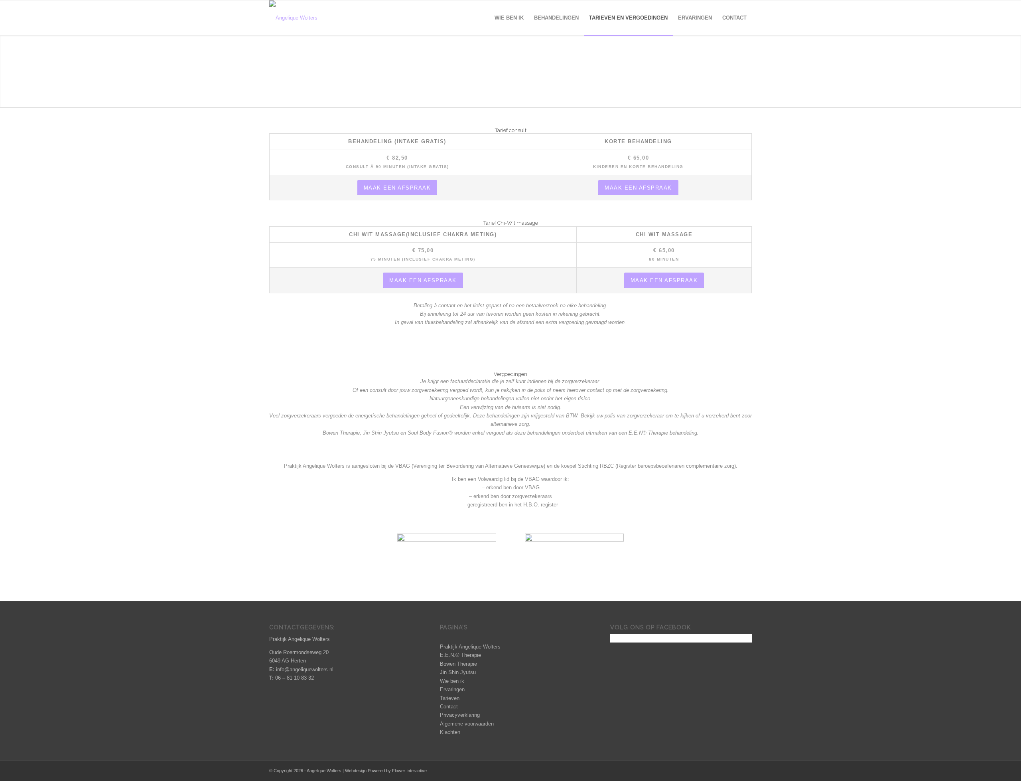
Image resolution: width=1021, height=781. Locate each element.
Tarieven (449, 698)
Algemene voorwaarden (467, 724)
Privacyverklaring (460, 715)
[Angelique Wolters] (293, 18)
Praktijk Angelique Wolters (470, 647)
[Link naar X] (734, 771)
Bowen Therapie (458, 664)
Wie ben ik (452, 681)
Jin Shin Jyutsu (458, 672)
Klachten (450, 732)
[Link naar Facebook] (722, 771)
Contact (449, 707)
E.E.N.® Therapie (460, 655)
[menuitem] (509, 18)
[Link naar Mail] (746, 771)
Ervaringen (452, 689)
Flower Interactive (409, 770)
